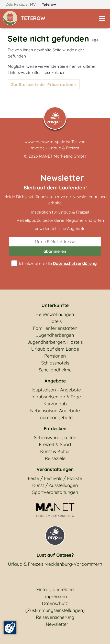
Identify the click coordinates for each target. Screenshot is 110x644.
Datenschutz (55, 603)
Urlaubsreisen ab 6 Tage (55, 397)
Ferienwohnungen (55, 314)
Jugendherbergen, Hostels (55, 342)
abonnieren (54, 251)
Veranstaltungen (55, 469)
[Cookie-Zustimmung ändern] (10, 627)
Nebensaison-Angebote (55, 411)
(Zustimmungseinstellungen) (55, 610)
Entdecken (55, 428)
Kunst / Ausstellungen (55, 485)
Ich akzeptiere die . (57, 263)
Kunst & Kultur (55, 451)
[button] (34, 18)
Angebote (55, 381)
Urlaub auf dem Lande (55, 349)
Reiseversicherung (55, 617)
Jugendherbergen (55, 335)
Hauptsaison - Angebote (55, 390)
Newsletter (57, 624)
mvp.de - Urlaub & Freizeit (55, 147)
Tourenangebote (55, 417)
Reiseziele (55, 458)
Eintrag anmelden (55, 589)
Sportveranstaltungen (55, 492)
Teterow (49, 4)
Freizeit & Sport (55, 444)
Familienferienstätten (55, 328)
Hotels (55, 321)
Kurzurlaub (55, 404)
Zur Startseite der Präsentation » (43, 84)
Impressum (55, 596)
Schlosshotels (55, 363)
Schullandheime (55, 370)
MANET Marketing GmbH (62, 156)
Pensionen (55, 356)
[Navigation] (102, 18)
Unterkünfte (55, 305)
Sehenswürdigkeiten (55, 437)
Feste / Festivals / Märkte (55, 478)
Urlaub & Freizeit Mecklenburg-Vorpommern (55, 564)
